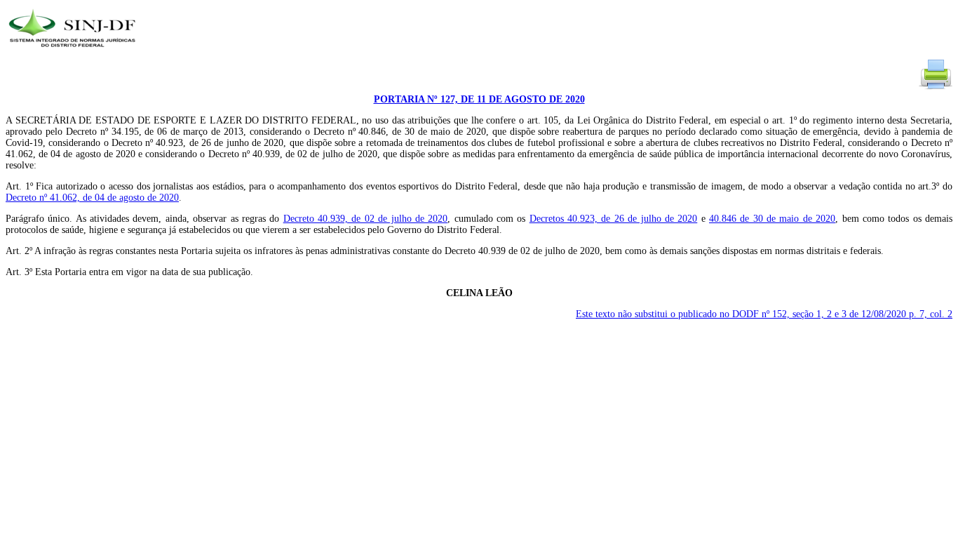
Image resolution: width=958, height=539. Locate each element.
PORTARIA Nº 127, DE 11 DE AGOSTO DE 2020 (479, 99)
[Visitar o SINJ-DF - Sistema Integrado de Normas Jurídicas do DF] (74, 51)
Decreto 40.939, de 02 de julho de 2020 (365, 218)
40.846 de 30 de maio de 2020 (772, 218)
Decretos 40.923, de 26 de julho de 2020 (613, 218)
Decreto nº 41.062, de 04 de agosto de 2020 (92, 197)
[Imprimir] (935, 88)
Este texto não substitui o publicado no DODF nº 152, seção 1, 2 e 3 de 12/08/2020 (764, 314)
